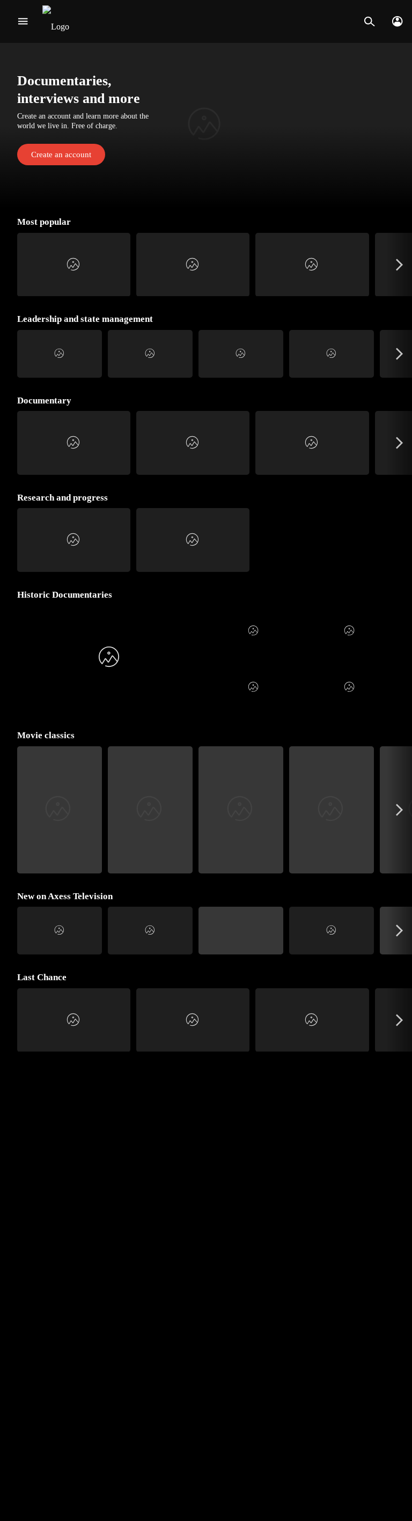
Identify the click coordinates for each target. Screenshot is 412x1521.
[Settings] (397, 21)
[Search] (369, 21)
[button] (206, 125)
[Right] (399, 265)
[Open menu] (22, 21)
